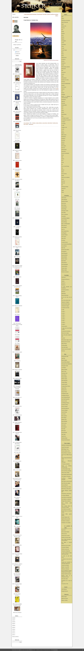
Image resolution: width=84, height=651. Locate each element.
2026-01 (13, 631)
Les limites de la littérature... (66, 331)
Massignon (63, 138)
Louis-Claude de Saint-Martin (67, 244)
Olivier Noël (64, 425)
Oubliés (63, 158)
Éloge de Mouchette (65, 295)
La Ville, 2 (63, 311)
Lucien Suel (64, 413)
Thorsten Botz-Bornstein (66, 439)
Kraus (62, 116)
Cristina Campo (64, 50)
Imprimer (31, 124)
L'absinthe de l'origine (65, 305)
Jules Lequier (64, 236)
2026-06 (13, 621)
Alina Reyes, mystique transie (66, 445)
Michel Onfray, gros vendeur (66, 486)
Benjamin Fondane (65, 201)
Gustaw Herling (64, 221)
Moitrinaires (64, 151)
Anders (63, 18)
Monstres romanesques (65, 153)
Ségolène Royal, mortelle (66, 518)
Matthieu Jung (64, 419)
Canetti (63, 42)
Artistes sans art (64, 533)
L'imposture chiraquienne (66, 550)
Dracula (63, 74)
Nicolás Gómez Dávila (65, 249)
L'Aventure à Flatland (65, 547)
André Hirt (63, 358)
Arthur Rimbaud (64, 199)
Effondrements (64, 77)
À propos (13, 14)
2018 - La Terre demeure (17, 469)
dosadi (27, 124)
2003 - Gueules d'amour (17, 121)
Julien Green (64, 238)
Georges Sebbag (64, 382)
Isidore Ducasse (64, 225)
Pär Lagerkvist (64, 251)
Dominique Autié (64, 373)
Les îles (63, 129)
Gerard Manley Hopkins (66, 218)
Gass (62, 90)
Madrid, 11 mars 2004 (65, 567)
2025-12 (13, 632)
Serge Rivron (64, 436)
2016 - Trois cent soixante (17, 406)
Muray (63, 155)
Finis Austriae (64, 87)
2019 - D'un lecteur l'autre (17, 488)
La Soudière (64, 123)
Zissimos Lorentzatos (65, 271)
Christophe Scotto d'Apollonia (67, 363)
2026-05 (13, 623)
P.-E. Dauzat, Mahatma (65, 495)
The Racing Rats (64, 345)
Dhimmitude (64, 68)
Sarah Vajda (63, 434)
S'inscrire (17, 51)
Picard (63, 162)
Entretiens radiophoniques (66, 83)
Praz (62, 168)
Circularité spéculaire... (65, 289)
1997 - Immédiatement (17, 82)
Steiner (63, 179)
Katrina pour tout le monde (66, 545)
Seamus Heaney (64, 262)
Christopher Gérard (65, 365)
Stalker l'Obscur (64, 343)
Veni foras (63, 350)
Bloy (62, 29)
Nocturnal (63, 337)
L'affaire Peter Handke (65, 565)
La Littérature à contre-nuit (66, 119)
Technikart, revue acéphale (66, 522)
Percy (62, 160)
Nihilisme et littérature (65, 568)
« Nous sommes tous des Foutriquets (30, 14)
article (57, 88)
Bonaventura (64, 203)
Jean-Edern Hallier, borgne (66, 468)
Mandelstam (64, 136)
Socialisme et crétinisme (66, 520)
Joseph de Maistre (65, 234)
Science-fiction (64, 173)
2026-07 (13, 619)
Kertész (63, 112)
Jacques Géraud (64, 391)
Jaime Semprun (64, 227)
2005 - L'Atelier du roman (17, 160)
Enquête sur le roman (65, 79)
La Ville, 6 (63, 318)
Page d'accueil (39, 14)
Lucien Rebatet (64, 245)
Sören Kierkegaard (65, 264)
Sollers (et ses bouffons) (65, 177)
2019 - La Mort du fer (17, 507)
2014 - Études (17, 334)
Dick (62, 70)
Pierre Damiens (64, 426)
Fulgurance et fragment (65, 302)
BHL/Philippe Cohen (65, 449)
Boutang (63, 33)
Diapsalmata (64, 293)
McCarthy (63, 140)
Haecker (63, 92)
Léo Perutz (63, 240)
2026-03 (13, 627)
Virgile (63, 190)
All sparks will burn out (65, 279)
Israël (62, 106)
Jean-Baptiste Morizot (65, 395)
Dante (63, 51)
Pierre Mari (63, 428)
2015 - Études (17, 343)
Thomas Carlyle (64, 268)
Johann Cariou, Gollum (65, 472)
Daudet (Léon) (64, 57)
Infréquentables (64, 105)
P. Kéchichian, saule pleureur (66, 493)
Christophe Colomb (65, 210)
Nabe (62, 156)
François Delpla (64, 376)
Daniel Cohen (64, 371)
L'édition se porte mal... (65, 549)
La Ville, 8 (63, 322)
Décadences (63, 63)
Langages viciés (64, 127)
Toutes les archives (15, 636)
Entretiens (63, 81)
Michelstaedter (64, 149)
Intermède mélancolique (66, 303)
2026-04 (13, 625)
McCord (63, 142)
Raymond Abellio (64, 255)
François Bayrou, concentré (66, 452)
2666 (62, 16)
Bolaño (63, 31)
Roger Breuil (64, 260)
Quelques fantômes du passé (66, 573)
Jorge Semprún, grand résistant (67, 474)
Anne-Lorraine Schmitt (65, 531)
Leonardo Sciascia (65, 242)
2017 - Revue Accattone (17, 461)
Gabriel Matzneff (64, 380)
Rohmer (63, 169)
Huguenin (63, 101)
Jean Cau (63, 229)
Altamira (63, 281)
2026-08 (13, 618)
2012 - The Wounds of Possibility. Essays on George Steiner (17, 324)
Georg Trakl (64, 216)
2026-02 (13, 629)
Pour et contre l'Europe (65, 166)
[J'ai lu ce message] (82, 649)
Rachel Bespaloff (64, 253)
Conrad (63, 48)
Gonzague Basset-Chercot (66, 386)
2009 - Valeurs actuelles (17, 276)
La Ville (63, 125)
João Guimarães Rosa (65, 231)
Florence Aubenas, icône (66, 450)
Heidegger (63, 94)
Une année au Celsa (65, 583)
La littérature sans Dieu (65, 307)
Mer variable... (64, 145)
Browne (63, 37)
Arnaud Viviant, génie (65, 447)
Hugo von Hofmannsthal (66, 223)
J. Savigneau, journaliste (66, 463)
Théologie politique (65, 186)
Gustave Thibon (64, 219)
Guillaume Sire (64, 389)
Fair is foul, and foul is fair (66, 300)
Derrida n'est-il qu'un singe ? (66, 537)
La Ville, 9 (63, 324)
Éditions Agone (64, 596)
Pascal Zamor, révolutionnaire (66, 497)
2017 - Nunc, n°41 (17, 452)
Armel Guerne (64, 197)
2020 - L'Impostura (17, 526)
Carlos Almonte (64, 589)
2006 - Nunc (17, 199)
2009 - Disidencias (17, 256)
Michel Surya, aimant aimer (66, 488)
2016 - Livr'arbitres (17, 360)
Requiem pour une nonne (66, 341)
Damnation (63, 291)
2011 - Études (17, 314)
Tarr (62, 184)
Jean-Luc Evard (64, 400)
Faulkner (63, 85)
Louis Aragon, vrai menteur (66, 476)
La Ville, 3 (63, 313)
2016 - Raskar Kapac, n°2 (17, 397)
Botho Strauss (64, 205)
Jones (62, 108)
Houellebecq (64, 99)
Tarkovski (63, 182)
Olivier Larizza (64, 423)
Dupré (63, 76)
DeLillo (63, 64)
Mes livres (63, 147)
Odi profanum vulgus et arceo (66, 339)
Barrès (63, 24)
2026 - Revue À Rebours (17, 612)
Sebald (63, 175)
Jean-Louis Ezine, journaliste (66, 470)
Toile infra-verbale (65, 347)
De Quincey (63, 59)
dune (24, 124)
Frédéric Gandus (64, 378)
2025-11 (13, 634)
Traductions (64, 188)
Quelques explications (17, 44)
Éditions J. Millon (65, 600)
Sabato (63, 171)
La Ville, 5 (63, 316)
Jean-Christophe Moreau (66, 397)
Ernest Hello (64, 212)
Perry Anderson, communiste (66, 499)
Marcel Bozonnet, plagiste (66, 483)
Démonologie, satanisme (66, 66)
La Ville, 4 (63, 315)
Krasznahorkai (64, 114)
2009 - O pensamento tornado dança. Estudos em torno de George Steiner (17, 267)
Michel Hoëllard (64, 421)
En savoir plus (55, 649)
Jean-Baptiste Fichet (65, 393)
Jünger (63, 110)
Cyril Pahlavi (64, 367)
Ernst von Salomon (65, 214)
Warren (63, 192)
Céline (63, 46)
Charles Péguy (64, 208)
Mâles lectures (64, 134)
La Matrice (63, 121)
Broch (63, 35)
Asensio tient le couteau (66, 535)
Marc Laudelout (64, 415)
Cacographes (64, 40)
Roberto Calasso (64, 258)
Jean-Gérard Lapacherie (65, 399)
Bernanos (63, 27)
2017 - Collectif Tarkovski (17, 414)
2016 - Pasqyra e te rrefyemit (17, 369)
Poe (62, 164)
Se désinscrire (18, 53)
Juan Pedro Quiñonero (65, 408)
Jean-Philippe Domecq (65, 402)
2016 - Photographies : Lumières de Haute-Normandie (17, 387)
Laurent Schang (64, 412)
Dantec (63, 53)
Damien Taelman (64, 369)
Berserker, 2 (63, 284)
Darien (63, 55)
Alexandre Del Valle (65, 356)
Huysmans (63, 103)
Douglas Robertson (65, 591)
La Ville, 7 (63, 320)
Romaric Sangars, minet (65, 517)
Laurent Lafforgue (65, 410)
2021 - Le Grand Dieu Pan (17, 545)
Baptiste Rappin (64, 360)
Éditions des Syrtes (65, 598)
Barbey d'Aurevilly (65, 22)
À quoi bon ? (64, 277)
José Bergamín (64, 232)
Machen (63, 132)
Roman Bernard (64, 432)
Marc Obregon (64, 417)
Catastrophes (64, 44)
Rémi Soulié (64, 430)
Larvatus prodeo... (65, 326)
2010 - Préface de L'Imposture (17, 305)
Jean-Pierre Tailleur (65, 404)
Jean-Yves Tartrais (65, 406)
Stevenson (63, 181)
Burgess (63, 38)
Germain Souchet (64, 384)
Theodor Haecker (64, 266)
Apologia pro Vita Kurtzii (66, 20)
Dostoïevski (64, 72)
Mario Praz (63, 247)
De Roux (63, 61)
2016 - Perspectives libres (17, 378)
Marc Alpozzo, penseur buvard (67, 481)
